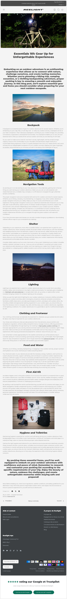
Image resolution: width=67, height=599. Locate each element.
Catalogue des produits (51, 522)
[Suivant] (47, 3)
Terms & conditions (40, 571)
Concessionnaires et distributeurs (54, 524)
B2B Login (6, 519)
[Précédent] (19, 3)
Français (61, 4)
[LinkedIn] (20, 550)
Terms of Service (60, 568)
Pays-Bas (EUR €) (58, 2)
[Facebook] (3, 550)
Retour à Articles (33, 501)
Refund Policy (41, 568)
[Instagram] (10, 550)
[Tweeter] (15, 491)
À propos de (47, 514)
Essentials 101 (11, 496)
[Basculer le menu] (5, 10)
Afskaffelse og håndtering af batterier (55, 571)
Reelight (8, 571)
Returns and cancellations (11, 517)
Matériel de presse (49, 519)
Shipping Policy (50, 568)
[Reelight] (33, 10)
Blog (45, 529)
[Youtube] (7, 550)
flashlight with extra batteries (14, 292)
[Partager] (12, 491)
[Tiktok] (14, 550)
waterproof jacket (49, 338)
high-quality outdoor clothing (48, 326)
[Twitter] (17, 550)
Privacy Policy (33, 568)
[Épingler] (19, 491)
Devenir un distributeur (51, 527)
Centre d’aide (7, 514)
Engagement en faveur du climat (54, 517)
